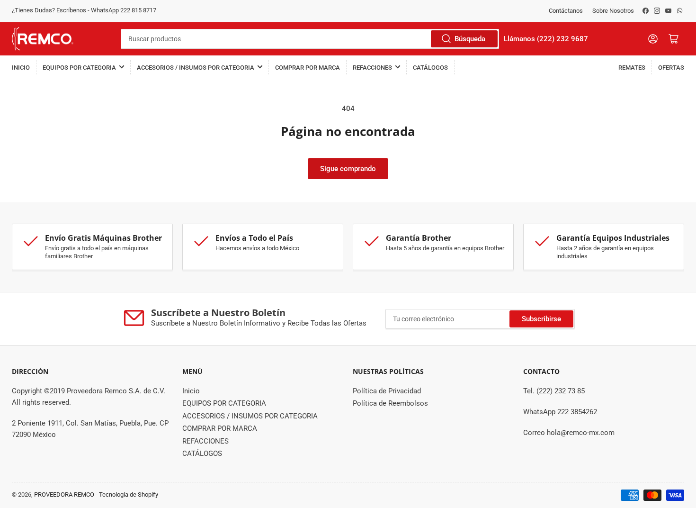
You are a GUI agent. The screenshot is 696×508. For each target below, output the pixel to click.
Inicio (21, 67)
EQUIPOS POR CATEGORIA (79, 67)
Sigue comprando (348, 168)
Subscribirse (541, 319)
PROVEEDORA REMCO (64, 494)
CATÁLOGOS (430, 67)
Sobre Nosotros (613, 10)
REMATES (631, 67)
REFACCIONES (372, 67)
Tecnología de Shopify (128, 494)
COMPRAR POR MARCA (307, 67)
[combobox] (310, 39)
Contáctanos (566, 10)
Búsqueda (470, 39)
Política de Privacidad (387, 391)
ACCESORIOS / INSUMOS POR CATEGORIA (195, 67)
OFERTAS (671, 67)
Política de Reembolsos (390, 403)
